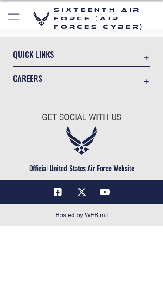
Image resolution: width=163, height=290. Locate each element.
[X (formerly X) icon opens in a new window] (81, 192)
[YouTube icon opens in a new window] (105, 192)
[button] (14, 18)
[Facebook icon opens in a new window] (57, 192)
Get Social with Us (81, 117)
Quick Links (33, 54)
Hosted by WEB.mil (81, 214)
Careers (27, 78)
